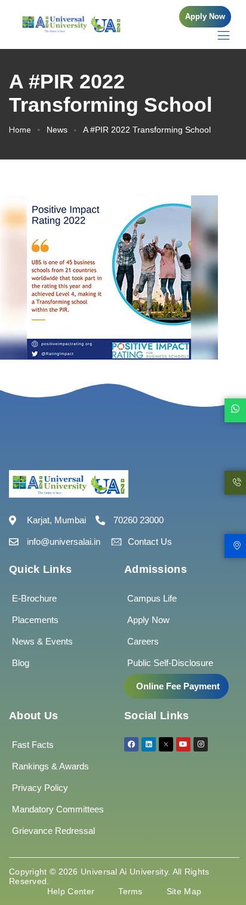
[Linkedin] (149, 744)
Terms (130, 891)
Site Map (184, 891)
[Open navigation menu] (217, 34)
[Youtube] (183, 744)
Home (20, 130)
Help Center (70, 891)
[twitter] (166, 744)
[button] (205, 16)
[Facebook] (131, 744)
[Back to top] (219, 860)
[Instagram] (200, 744)
